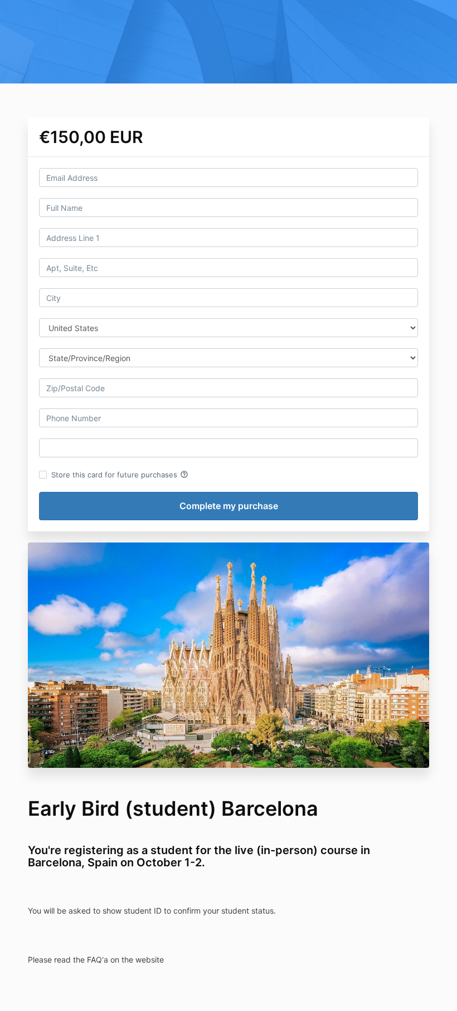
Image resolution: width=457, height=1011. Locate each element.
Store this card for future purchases (119, 474)
